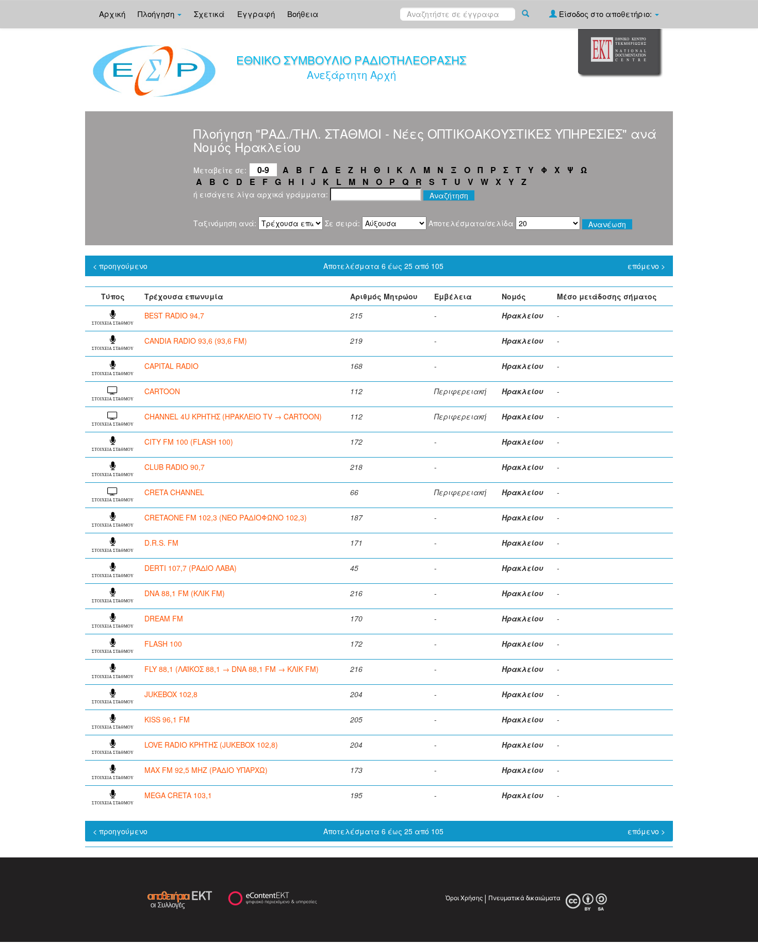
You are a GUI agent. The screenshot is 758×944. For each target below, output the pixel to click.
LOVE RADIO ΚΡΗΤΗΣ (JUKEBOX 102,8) (211, 744)
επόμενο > (646, 266)
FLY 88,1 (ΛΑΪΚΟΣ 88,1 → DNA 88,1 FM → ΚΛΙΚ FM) (231, 669)
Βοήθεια (303, 13)
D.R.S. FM (161, 542)
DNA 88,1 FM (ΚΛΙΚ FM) (184, 593)
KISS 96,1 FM (167, 719)
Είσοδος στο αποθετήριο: (605, 13)
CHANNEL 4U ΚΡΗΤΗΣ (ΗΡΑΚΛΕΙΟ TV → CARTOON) (233, 416)
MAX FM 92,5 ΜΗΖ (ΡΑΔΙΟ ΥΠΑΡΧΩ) (206, 770)
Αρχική (112, 13)
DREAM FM (163, 618)
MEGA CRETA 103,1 (178, 795)
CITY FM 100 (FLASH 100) (188, 441)
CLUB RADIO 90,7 (174, 467)
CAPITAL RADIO (171, 366)
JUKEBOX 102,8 (170, 694)
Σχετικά (209, 13)
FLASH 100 (163, 643)
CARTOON (162, 391)
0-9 (263, 170)
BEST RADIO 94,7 (174, 315)
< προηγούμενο (120, 266)
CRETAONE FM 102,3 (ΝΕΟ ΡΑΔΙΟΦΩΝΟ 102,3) (225, 517)
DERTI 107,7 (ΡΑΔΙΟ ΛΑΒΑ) (190, 568)
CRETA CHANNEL (174, 492)
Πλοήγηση (157, 13)
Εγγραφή (256, 13)
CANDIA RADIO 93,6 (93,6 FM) (195, 340)
